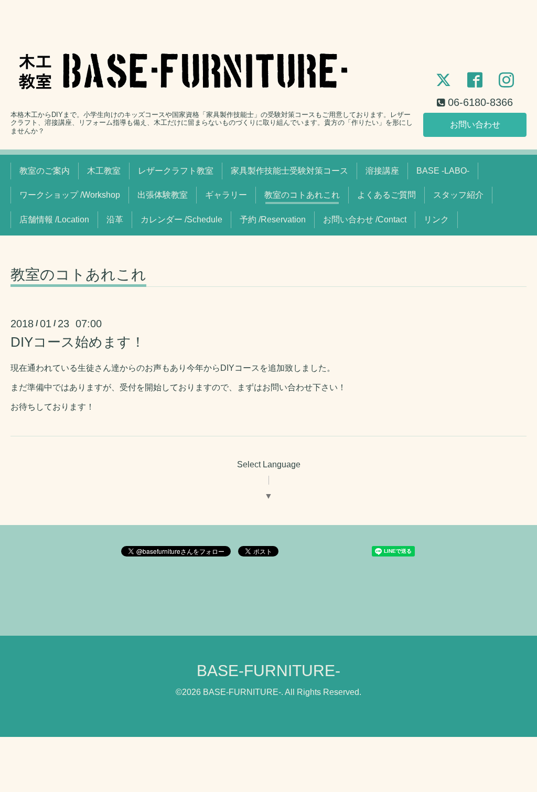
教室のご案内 (44, 170)
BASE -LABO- (442, 170)
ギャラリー (226, 194)
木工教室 (104, 170)
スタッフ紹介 (458, 194)
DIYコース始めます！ (77, 342)
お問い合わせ (475, 124)
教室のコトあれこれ (302, 194)
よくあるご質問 (386, 194)
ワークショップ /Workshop (69, 194)
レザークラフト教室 (175, 170)
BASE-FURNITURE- (268, 670)
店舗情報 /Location (54, 219)
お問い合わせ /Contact (364, 219)
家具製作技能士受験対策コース (289, 170)
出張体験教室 (162, 194)
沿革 (114, 219)
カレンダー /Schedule (181, 219)
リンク (436, 219)
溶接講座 (382, 170)
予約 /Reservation (273, 219)
